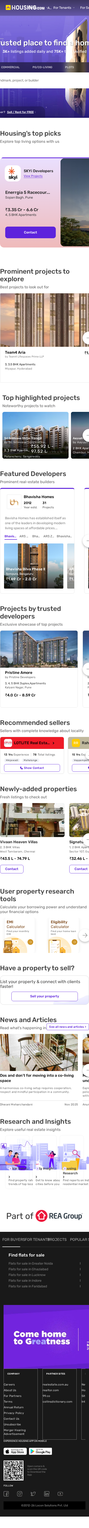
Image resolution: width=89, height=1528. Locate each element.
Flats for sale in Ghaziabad (28, 1269)
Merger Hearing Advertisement (15, 1432)
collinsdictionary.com (57, 1401)
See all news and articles (67, 1026)
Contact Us (11, 1418)
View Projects (33, 176)
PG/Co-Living (42, 67)
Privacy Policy (14, 1413)
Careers (9, 1384)
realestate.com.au (55, 1384)
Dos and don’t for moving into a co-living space (37, 1078)
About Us (10, 1390)
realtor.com (51, 1390)
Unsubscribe (12, 1424)
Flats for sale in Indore (25, 1281)
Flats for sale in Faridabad (28, 1286)
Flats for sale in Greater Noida (31, 1263)
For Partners (12, 1396)
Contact (30, 232)
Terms (8, 1401)
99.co (46, 1396)
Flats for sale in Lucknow (27, 1275)
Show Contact (34, 768)
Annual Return (14, 1407)
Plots (69, 67)
